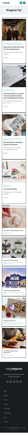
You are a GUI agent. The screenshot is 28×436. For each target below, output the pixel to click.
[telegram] (20, 381)
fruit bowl (8, 262)
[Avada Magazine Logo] (14, 367)
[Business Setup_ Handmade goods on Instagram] (14, 115)
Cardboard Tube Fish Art (9, 320)
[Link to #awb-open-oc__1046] (21, 2)
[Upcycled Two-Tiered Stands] (14, 238)
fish (20, 322)
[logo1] (6, 2)
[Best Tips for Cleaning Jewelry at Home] (14, 208)
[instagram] (14, 381)
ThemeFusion (22, 427)
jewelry (11, 233)
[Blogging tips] (14, 161)
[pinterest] (17, 381)
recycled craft (13, 324)
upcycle (11, 263)
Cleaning (8, 233)
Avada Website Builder (13, 427)
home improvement (10, 355)
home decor (12, 262)
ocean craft (7, 324)
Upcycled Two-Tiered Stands (10, 260)
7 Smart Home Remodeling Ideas (11, 290)
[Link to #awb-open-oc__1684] (24, 2)
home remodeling (9, 292)
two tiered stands (19, 262)
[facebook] (7, 381)
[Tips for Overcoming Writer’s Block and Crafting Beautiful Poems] (14, 66)
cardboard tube (16, 322)
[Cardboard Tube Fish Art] (14, 298)
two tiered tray (6, 263)
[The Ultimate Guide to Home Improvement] (14, 329)
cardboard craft (9, 322)
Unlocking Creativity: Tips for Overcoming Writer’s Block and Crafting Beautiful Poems (13, 96)
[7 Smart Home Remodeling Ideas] (14, 268)
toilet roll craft (19, 324)
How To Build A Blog (10, 189)
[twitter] (10, 381)
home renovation (17, 292)
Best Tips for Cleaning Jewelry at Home (13, 230)
